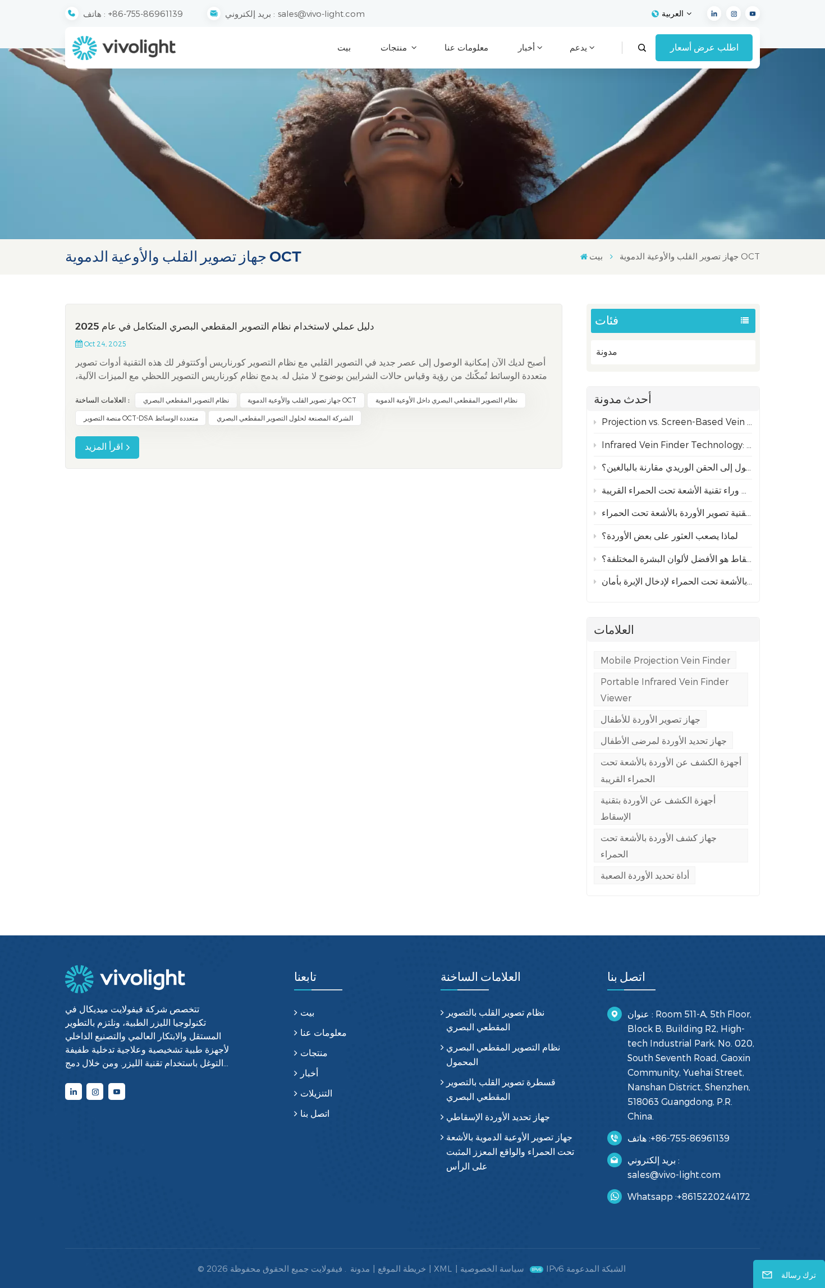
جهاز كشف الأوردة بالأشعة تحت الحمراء (659, 845)
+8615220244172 (713, 1196)
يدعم (578, 47)
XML (443, 1268)
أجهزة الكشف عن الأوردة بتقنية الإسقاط (658, 807)
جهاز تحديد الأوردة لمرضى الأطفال (664, 740)
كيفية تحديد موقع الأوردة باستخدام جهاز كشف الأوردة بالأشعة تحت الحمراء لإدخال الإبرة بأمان (677, 581)
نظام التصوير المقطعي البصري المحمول (503, 1054)
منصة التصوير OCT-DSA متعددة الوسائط (141, 418)
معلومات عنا (466, 47)
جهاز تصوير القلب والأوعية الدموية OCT (301, 400)
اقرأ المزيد (104, 446)
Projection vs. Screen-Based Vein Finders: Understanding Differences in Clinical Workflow (677, 421)
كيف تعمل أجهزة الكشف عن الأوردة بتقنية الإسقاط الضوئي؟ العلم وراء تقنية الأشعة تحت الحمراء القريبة (677, 490)
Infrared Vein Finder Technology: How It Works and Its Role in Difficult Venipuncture (677, 444)
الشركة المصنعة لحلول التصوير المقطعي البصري (285, 418)
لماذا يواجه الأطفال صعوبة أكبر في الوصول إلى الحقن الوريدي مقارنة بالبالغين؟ (677, 467)
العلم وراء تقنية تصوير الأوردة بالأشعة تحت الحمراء (677, 512)
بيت (344, 47)
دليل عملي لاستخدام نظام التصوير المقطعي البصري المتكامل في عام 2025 (224, 326)
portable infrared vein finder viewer (664, 689)
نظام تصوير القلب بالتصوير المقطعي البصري (495, 1019)
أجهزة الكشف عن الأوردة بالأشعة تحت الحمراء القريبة (671, 769)
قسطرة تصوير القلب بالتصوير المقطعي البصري (501, 1089)
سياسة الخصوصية (492, 1268)
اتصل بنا (314, 1113)
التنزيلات (316, 1093)
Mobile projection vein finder (665, 660)
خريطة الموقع (402, 1268)
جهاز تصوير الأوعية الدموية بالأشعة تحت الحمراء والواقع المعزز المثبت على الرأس (510, 1151)
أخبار (526, 47)
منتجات (395, 47)
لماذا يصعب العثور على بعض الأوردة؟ (670, 535)
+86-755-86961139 (145, 13)
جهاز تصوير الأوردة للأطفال (650, 719)
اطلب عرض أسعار (704, 47)
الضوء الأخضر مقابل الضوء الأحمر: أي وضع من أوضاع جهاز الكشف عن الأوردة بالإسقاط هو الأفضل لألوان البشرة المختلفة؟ (677, 558)
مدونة (606, 351)
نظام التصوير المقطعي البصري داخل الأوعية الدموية (446, 400)
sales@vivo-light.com (321, 13)
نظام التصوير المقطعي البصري (186, 400)
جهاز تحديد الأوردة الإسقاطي (498, 1116)
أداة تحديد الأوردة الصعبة (645, 875)
